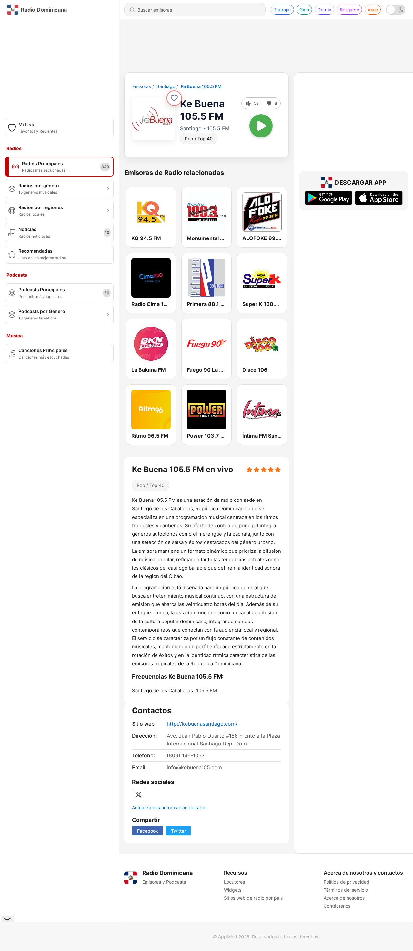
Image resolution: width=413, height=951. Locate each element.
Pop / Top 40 (199, 138)
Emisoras (141, 86)
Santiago (165, 86)
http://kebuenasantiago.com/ (202, 724)
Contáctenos (337, 906)
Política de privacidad (346, 882)
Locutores (234, 882)
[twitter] (138, 794)
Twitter (178, 831)
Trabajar (282, 9)
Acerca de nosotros (344, 898)
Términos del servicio (346, 890)
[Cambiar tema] (395, 10)
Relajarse (349, 9)
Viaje (373, 9)
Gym (304, 9)
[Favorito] (174, 98)
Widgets (232, 890)
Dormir (324, 9)
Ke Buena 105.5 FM (201, 86)
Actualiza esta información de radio (169, 807)
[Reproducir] (261, 125)
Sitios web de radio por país (253, 898)
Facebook (147, 831)
